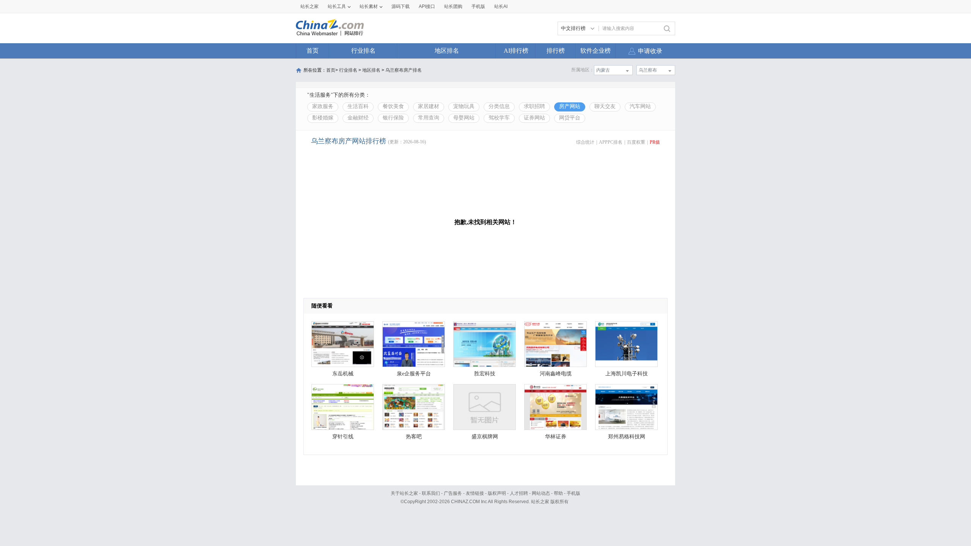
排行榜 (556, 50)
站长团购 (453, 6)
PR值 (655, 142)
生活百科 (358, 106)
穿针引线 (343, 436)
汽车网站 (640, 106)
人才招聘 (519, 493)
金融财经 (358, 118)
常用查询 (428, 118)
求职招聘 (534, 106)
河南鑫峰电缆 (556, 374)
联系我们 (431, 493)
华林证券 (555, 436)
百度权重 (636, 142)
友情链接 (475, 493)
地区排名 (447, 50)
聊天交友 (605, 106)
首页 (312, 50)
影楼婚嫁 (322, 118)
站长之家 (309, 6)
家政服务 (322, 106)
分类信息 (499, 106)
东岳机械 (343, 374)
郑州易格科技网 (626, 436)
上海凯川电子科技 (626, 374)
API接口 (427, 6)
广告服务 (453, 493)
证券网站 (534, 118)
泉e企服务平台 (414, 374)
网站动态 (541, 493)
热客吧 (414, 436)
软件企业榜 (595, 50)
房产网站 (569, 106)
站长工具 (337, 6)
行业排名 (363, 50)
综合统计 (585, 142)
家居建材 (428, 106)
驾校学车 (499, 118)
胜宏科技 (484, 374)
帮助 (558, 493)
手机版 (573, 493)
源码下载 (400, 6)
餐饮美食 (393, 106)
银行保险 (393, 118)
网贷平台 (569, 118)
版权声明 (497, 493)
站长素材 (369, 6)
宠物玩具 (464, 106)
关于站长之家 (404, 493)
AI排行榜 (516, 50)
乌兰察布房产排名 (403, 70)
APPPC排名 (610, 142)
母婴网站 (464, 118)
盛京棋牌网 (484, 436)
